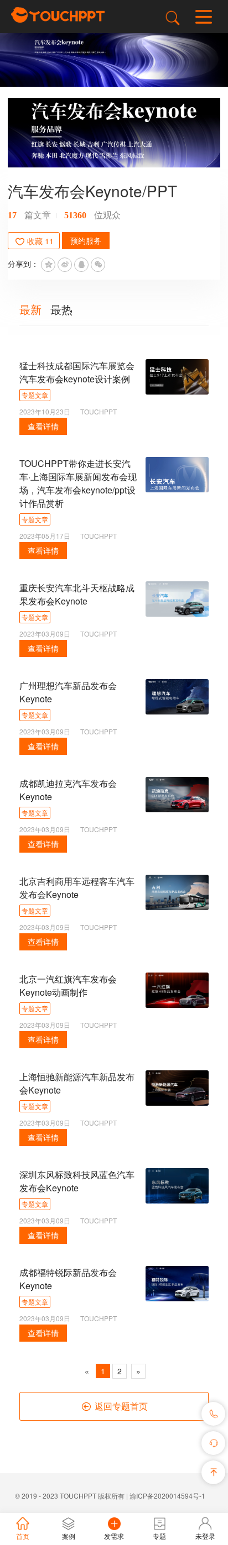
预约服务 (85, 240)
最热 (61, 309)
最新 (30, 309)
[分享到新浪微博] (65, 265)
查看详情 (43, 426)
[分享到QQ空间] (48, 265)
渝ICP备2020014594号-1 (167, 1495)
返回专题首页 (120, 1406)
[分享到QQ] (81, 265)
